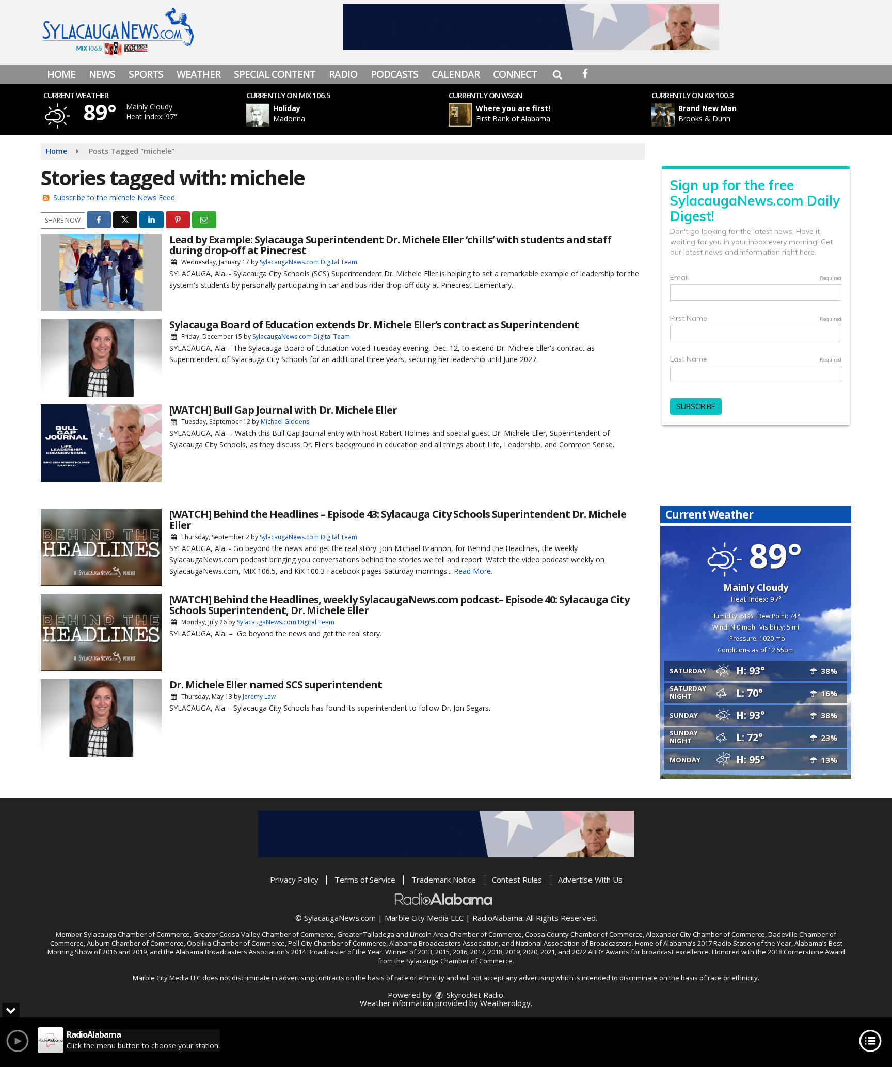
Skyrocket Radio (473, 995)
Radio (343, 74)
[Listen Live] (350, 115)
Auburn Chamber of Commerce (135, 943)
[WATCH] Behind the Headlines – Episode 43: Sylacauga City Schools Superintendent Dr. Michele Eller (397, 519)
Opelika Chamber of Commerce (236, 943)
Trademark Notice (443, 879)
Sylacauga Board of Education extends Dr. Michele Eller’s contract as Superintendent (374, 325)
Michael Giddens (285, 421)
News (102, 74)
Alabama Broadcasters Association (444, 943)
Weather (198, 74)
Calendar (456, 74)
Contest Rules (517, 879)
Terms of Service (364, 879)
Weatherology (505, 1003)
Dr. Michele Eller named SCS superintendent (275, 685)
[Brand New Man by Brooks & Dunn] (663, 115)
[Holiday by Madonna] (257, 115)
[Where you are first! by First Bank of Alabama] (460, 115)
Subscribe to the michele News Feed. (115, 197)
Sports (146, 74)
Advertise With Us (590, 879)
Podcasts (394, 74)
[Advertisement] (531, 27)
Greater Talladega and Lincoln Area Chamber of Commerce (429, 934)
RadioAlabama (497, 918)
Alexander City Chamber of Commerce (705, 934)
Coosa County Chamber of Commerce (584, 934)
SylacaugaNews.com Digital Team (308, 262)
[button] (557, 74)
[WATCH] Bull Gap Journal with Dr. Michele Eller (283, 410)
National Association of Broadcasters (574, 943)
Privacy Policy (294, 879)
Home (61, 74)
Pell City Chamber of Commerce (337, 943)
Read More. (473, 571)
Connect (515, 74)
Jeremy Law (259, 696)
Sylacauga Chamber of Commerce (137, 934)
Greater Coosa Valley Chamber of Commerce (263, 934)
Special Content (274, 74)
